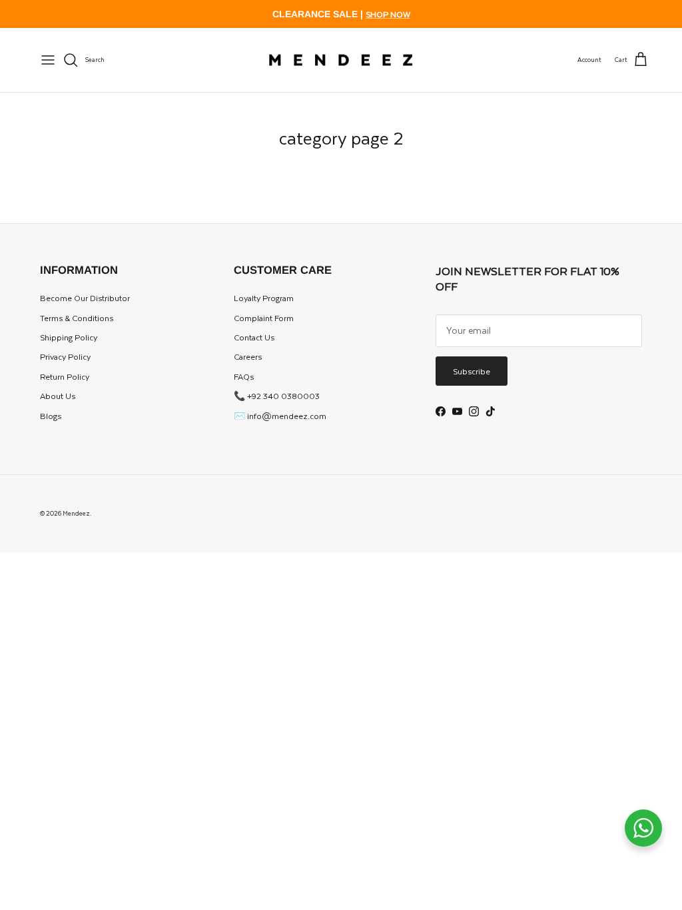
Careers (248, 356)
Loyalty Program (264, 297)
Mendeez (76, 513)
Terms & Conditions (76, 317)
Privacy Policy (65, 356)
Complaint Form (264, 317)
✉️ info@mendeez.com (280, 415)
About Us (57, 395)
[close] (48, 60)
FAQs (244, 376)
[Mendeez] (341, 60)
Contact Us (254, 337)
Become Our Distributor (85, 297)
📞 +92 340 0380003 (277, 395)
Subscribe (471, 371)
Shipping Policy (68, 337)
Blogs (50, 415)
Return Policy (64, 376)
